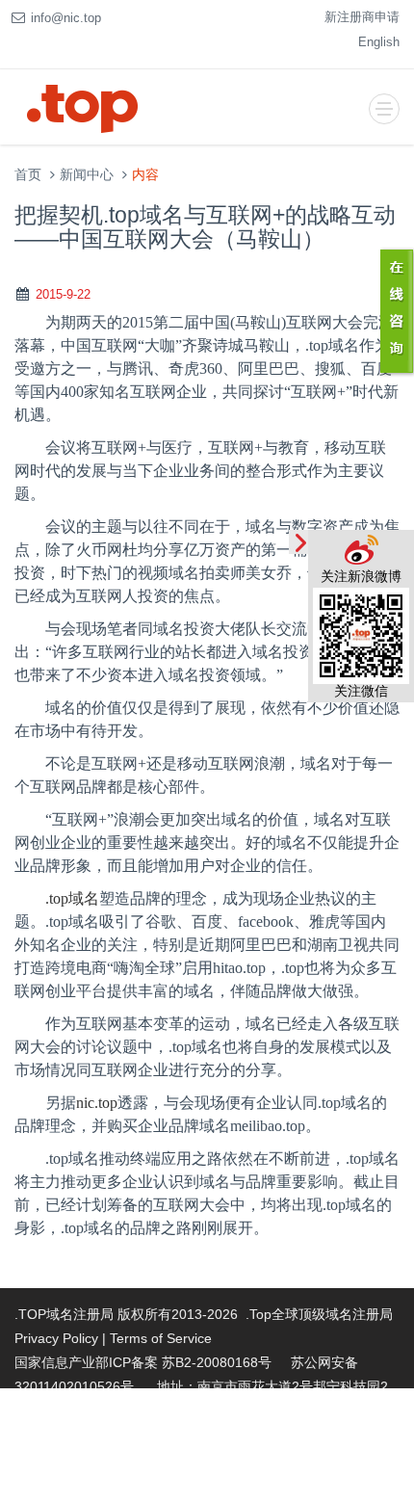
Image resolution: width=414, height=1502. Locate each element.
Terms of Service (161, 1338)
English (379, 42)
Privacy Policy (56, 1338)
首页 (27, 175)
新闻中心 (87, 175)
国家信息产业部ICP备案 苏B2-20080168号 (143, 1362)
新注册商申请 (362, 17)
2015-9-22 (63, 294)
